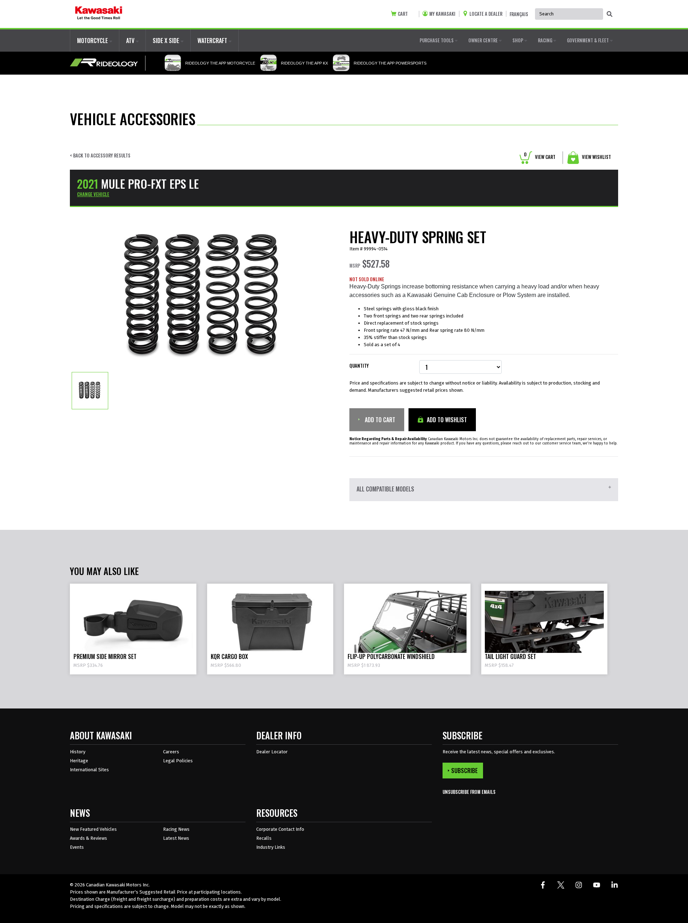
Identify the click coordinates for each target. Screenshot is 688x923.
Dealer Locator (272, 751)
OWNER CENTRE (483, 40)
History (77, 751)
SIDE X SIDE (167, 40)
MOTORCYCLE (93, 40)
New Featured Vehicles (93, 829)
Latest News (176, 838)
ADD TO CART (379, 419)
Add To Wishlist (446, 419)
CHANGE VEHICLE (93, 194)
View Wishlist (596, 156)
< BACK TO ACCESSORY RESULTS (100, 155)
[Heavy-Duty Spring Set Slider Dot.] (90, 390)
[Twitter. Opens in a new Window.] (560, 885)
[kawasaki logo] (98, 14)
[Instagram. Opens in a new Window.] (578, 885)
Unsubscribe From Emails (469, 792)
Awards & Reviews (88, 838)
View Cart (539, 156)
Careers (171, 751)
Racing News (176, 829)
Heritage (79, 760)
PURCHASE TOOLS (437, 40)
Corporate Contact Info (280, 829)
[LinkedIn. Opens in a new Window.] (614, 885)
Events (77, 847)
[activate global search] (610, 14)
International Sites (89, 769)
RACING (545, 40)
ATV (131, 40)
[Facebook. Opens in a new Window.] (542, 885)
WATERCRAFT (213, 40)
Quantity (359, 366)
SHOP (518, 40)
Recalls (264, 838)
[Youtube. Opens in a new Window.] (596, 885)
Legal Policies (178, 760)
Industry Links (270, 847)
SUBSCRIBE (464, 770)
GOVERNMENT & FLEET (588, 40)
